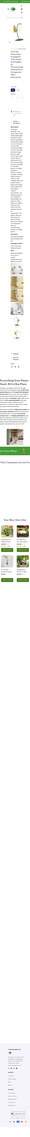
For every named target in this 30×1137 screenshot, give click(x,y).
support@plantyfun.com (15, 1065)
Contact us (11, 1076)
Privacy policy (12, 1093)
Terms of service (12, 1096)
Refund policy (12, 1105)
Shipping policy (12, 1099)
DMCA (9, 1085)
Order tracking (12, 1079)
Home (8, 17)
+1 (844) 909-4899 (13, 1063)
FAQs (9, 1082)
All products (15, 17)
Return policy (11, 1102)
